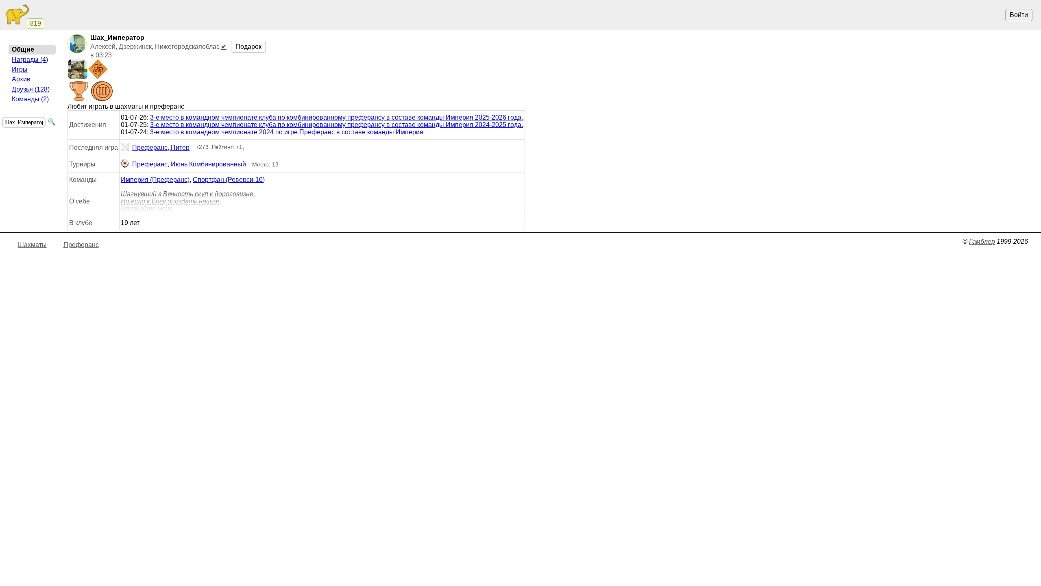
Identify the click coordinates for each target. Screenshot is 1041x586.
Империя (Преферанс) (155, 179)
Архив (21, 79)
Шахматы (32, 244)
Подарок (248, 46)
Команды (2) (30, 99)
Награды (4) (30, 59)
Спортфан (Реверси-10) (229, 179)
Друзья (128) (31, 89)
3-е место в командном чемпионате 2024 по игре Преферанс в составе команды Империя (286, 132)
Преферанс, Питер (160, 147)
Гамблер (982, 241)
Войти (1019, 14)
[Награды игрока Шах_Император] (90, 92)
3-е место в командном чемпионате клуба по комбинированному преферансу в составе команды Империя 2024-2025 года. (336, 124)
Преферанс (81, 244)
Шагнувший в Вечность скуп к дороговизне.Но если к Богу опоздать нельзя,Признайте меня (188, 201)
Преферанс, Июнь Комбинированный (189, 164)
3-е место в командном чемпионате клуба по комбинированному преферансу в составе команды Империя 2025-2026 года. (336, 117)
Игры (20, 69)
